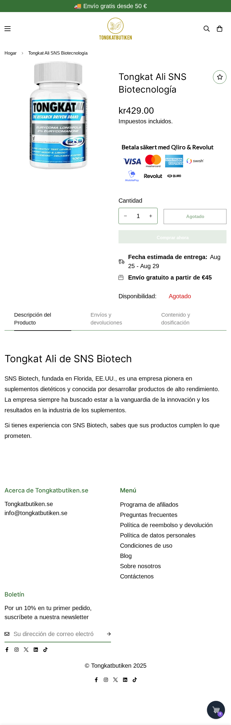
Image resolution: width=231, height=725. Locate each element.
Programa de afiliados (149, 504)
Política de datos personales (158, 535)
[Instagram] (16, 649)
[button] (219, 29)
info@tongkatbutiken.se (36, 513)
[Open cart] (216, 710)
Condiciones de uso (146, 545)
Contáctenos (137, 576)
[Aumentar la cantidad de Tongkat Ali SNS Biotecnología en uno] (150, 216)
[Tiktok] (45, 649)
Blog (126, 555)
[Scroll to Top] (219, 692)
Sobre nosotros (140, 566)
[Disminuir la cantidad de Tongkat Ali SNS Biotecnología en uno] (125, 216)
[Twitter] (26, 649)
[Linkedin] (36, 649)
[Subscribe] (104, 634)
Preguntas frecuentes (148, 514)
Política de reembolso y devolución (166, 525)
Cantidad (130, 200)
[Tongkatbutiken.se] (115, 28)
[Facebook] (7, 649)
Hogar (11, 52)
